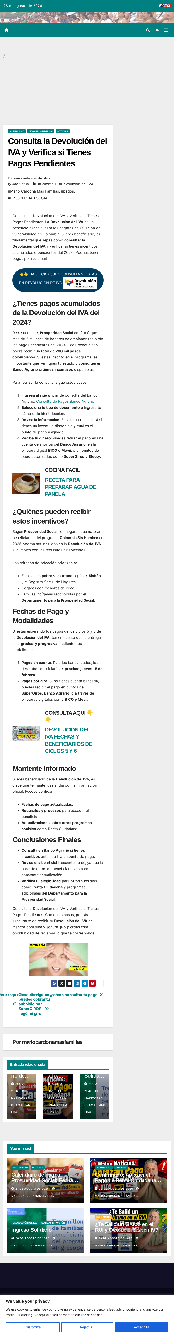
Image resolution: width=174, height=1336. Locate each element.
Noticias (62, 131)
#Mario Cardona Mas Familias (33, 191)
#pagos (67, 191)
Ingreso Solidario (93, 1075)
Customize (33, 1327)
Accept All (141, 1327)
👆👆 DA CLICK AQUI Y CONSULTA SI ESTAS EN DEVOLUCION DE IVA (58, 278)
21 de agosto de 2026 (32, 1188)
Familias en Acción (53, 1222)
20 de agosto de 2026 (116, 1188)
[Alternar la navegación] (166, 30)
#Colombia (47, 184)
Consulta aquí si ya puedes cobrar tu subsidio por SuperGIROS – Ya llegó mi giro (36, 1004)
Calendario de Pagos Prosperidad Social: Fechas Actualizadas (43, 1180)
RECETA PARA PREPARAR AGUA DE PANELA (70, 487)
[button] (148, 30)
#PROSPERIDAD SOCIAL (28, 198)
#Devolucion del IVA (76, 184)
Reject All (87, 1327)
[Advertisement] (58, 91)
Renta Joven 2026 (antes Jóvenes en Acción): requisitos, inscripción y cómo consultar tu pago (77, 994)
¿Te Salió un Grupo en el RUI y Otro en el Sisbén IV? (126, 1227)
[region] (87, 1315)
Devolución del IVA (41, 131)
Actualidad (16, 131)
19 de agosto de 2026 (116, 1238)
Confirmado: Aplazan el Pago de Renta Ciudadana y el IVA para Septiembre (127, 1180)
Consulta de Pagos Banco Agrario (65, 401)
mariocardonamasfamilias (32, 178)
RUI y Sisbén (103, 1217)
